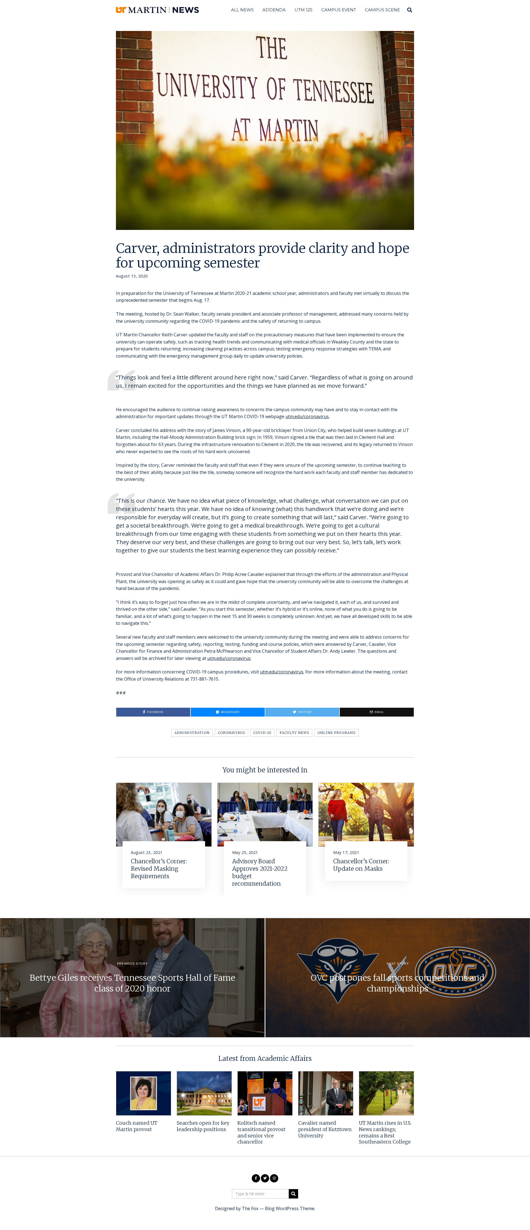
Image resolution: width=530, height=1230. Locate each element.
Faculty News (294, 733)
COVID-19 (262, 733)
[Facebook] (256, 1178)
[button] (293, 1193)
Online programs (336, 733)
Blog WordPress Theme (289, 1208)
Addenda (274, 9)
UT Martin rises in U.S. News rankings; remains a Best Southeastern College (385, 1132)
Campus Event (338, 9)
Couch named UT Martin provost (136, 1126)
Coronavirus (231, 733)
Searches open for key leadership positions (203, 1126)
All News (242, 9)
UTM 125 (303, 9)
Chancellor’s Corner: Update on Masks (361, 865)
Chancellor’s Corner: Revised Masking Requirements (159, 869)
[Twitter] (265, 1178)
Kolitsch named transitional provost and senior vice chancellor (261, 1132)
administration (192, 733)
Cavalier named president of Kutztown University (325, 1129)
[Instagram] (274, 1178)
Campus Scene (382, 9)
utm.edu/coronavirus (307, 416)
